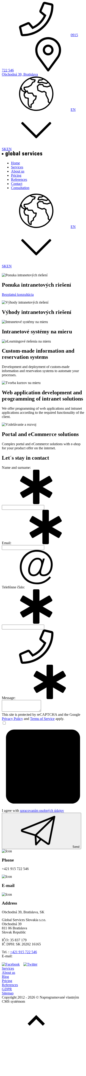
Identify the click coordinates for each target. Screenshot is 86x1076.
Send (75, 846)
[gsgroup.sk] (22, 155)
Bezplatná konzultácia (18, 294)
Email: (6, 543)
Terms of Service (42, 719)
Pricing (7, 981)
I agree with (33, 810)
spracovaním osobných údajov (42, 810)
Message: (8, 698)
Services (8, 968)
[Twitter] (30, 964)
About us (8, 972)
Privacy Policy (12, 719)
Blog (5, 977)
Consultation (20, 188)
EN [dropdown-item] (9, 149)
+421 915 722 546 (23, 952)
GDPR (7, 989)
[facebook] (11, 964)
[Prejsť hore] (36, 1037)
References (10, 985)
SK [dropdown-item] (4, 149)
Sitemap (8, 993)
